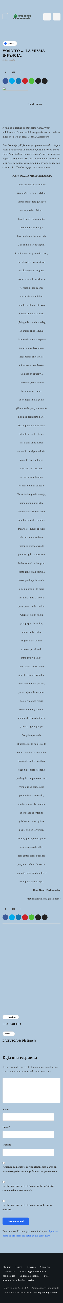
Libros (18, 1267)
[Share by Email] (45, 81)
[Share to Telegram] (38, 81)
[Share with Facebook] (5, 81)
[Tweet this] (12, 81)
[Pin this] (25, 81)
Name (6, 1109)
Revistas (31, 1267)
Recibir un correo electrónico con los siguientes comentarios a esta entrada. (28, 1188)
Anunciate (10, 1271)
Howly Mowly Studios (46, 1292)
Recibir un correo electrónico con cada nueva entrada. (27, 1207)
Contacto (45, 1267)
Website (7, 1144)
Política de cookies (29, 1275)
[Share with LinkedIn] (18, 81)
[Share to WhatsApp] (31, 81)
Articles (18, 985)
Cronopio (18, 958)
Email (6, 1127)
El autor (7, 1267)
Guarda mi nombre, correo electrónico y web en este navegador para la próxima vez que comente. (30, 1169)
